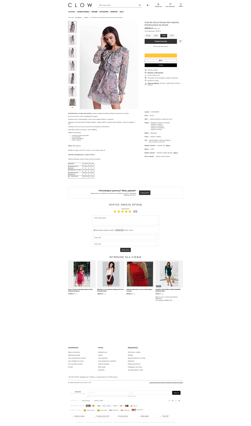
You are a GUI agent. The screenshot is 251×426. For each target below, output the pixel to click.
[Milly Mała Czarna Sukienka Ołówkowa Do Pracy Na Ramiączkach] (111, 274)
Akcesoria (104, 12)
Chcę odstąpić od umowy (76, 361)
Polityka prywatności (134, 364)
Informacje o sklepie (134, 352)
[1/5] (115, 211)
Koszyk (100, 355)
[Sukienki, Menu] (76, 11)
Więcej (168, 145)
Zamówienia (73, 348)
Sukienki (71, 12)
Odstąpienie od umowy (135, 367)
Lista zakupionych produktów (107, 361)
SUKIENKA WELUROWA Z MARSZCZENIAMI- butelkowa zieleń (168, 290)
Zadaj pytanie (145, 193)
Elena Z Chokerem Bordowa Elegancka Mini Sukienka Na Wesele (80, 290)
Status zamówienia (74, 352)
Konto (100, 348)
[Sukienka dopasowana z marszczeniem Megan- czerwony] (140, 274)
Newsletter (101, 370)
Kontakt (70, 367)
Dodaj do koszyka (161, 41)
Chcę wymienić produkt (75, 364)
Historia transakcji (103, 364)
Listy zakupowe (103, 358)
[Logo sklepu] (80, 5)
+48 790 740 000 (73, 377)
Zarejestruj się (102, 352)
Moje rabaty (101, 367)
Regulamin (131, 361)
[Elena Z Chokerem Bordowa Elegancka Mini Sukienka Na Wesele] (82, 274)
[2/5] (118, 211)
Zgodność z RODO (98, 400)
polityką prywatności (132, 396)
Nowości (114, 12)
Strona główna (78, 17)
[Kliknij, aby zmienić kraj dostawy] (148, 5)
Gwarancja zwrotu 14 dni (102, 416)
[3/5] (122, 211)
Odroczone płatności (153, 83)
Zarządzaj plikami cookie (135, 370)
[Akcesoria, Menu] (109, 11)
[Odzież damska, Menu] (90, 11)
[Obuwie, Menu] (98, 11)
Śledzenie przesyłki (74, 355)
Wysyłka (130, 355)
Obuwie (94, 12)
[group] (109, 65)
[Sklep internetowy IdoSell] (166, 382)
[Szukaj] (139, 5)
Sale (122, 12)
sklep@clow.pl (84, 377)
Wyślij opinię (125, 250)
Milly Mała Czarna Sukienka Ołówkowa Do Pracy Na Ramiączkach (110, 290)
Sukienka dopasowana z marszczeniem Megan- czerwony (139, 290)
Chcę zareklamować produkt (77, 358)
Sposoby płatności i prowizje (136, 358)
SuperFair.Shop (86, 400)
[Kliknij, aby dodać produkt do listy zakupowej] (180, 41)
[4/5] (126, 211)
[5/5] (130, 211)
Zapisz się (176, 392)
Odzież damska (83, 12)
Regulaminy (133, 348)
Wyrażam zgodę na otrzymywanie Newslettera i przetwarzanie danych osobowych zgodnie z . (113, 396)
